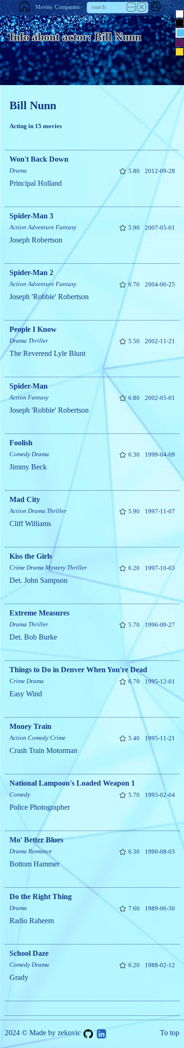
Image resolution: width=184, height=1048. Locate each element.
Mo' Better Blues (36, 840)
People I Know (33, 329)
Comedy (19, 454)
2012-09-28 (160, 170)
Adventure (41, 227)
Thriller (38, 340)
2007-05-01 (160, 227)
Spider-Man (28, 386)
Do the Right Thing (40, 896)
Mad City (24, 499)
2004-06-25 (160, 284)
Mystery (55, 567)
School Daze (29, 953)
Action (17, 227)
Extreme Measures (39, 613)
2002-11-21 (160, 341)
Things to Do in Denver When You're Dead (78, 670)
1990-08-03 (160, 851)
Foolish (21, 443)
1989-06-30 (160, 908)
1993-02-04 (160, 794)
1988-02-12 (160, 965)
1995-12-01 (160, 681)
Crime (17, 567)
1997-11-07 (160, 511)
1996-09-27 (160, 624)
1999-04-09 (160, 454)
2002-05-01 (160, 397)
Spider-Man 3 (31, 216)
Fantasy (66, 227)
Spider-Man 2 (31, 272)
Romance (40, 851)
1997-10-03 (160, 568)
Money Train (30, 726)
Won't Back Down (38, 159)
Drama (18, 170)
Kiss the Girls (30, 556)
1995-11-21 (160, 738)
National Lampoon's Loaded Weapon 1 (72, 783)
